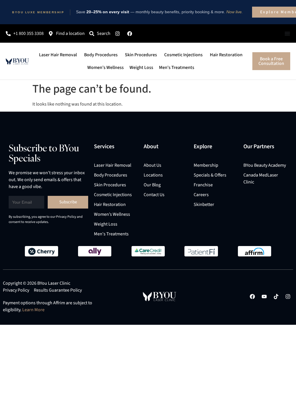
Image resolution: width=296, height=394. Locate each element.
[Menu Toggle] (287, 33)
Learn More (33, 310)
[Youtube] (264, 296)
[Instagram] (288, 296)
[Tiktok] (276, 296)
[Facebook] (252, 296)
